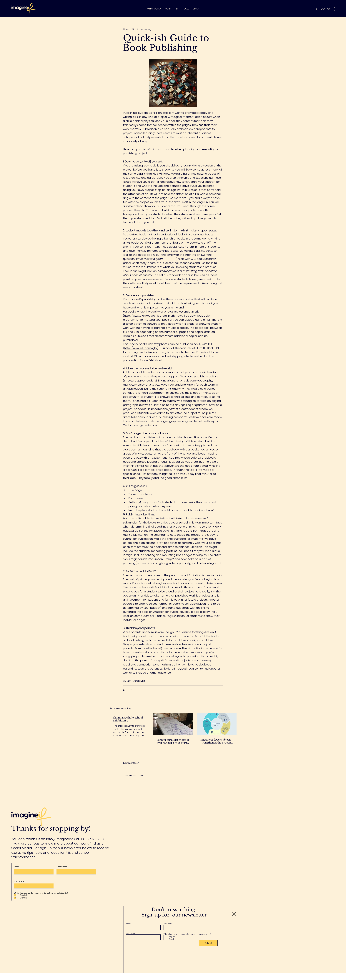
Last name (130, 933)
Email (128, 923)
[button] (234, 914)
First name (168, 923)
